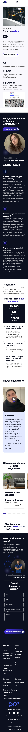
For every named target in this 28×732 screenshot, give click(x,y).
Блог (16, 685)
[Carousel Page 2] (9, 513)
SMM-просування (7, 662)
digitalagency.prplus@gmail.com (12, 698)
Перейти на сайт (10, 55)
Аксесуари (17, 657)
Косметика (18, 654)
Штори (17, 660)
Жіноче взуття (19, 648)
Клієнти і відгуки (19, 682)
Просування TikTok (8, 665)
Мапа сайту (14, 723)
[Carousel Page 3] (14, 513)
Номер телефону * (10, 604)
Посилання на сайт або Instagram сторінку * (13, 610)
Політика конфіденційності (14, 716)
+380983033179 (7, 692)
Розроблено (14, 729)
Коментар (8, 614)
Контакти (5, 685)
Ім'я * (7, 594)
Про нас (6, 679)
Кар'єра (18, 679)
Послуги (6, 645)
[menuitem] (17, 2)
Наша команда (7, 682)
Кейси (17, 645)
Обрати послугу (10, 129)
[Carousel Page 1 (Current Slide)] (4, 513)
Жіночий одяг (18, 651)
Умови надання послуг (14, 719)
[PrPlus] (14, 704)
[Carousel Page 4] (18, 513)
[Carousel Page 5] (23, 513)
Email (7, 599)
